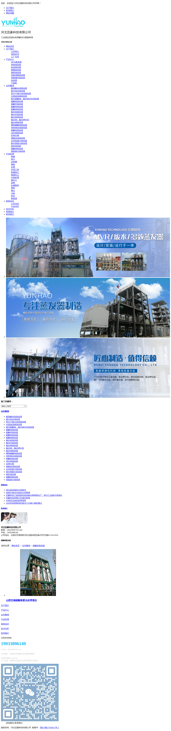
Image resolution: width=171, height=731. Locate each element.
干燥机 (14, 83)
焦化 (13, 196)
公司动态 (15, 204)
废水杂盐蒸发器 (18, 91)
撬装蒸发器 (16, 72)
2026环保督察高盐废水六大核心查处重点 (24, 503)
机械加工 (15, 172)
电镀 (13, 156)
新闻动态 (10, 201)
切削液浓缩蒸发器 (19, 128)
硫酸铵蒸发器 (17, 101)
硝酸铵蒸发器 (17, 130)
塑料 (13, 188)
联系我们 (10, 10)
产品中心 (10, 59)
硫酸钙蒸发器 (17, 104)
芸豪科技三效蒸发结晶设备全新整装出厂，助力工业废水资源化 (34, 495)
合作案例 (10, 86)
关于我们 (10, 8)
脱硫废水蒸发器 (18, 151)
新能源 (14, 198)
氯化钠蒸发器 (17, 122)
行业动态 (15, 206)
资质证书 (15, 54)
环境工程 (15, 170)
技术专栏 (10, 209)
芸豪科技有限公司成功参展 (18, 498)
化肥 (13, 167)
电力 (13, 159)
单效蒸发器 (16, 65)
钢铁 (13, 164)
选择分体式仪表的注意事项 (18, 493)
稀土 (13, 191)
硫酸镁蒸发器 (17, 107)
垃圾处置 (15, 177)
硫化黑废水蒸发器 (19, 143)
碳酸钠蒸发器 (17, 149)
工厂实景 (15, 57)
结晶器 (14, 80)
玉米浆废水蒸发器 (19, 141)
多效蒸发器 (16, 67)
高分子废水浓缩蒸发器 (21, 93)
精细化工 (15, 175)
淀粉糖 (14, 162)
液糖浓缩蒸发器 (18, 138)
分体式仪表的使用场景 (16, 500)
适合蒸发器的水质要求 (16, 490)
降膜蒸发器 (16, 70)
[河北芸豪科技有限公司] (13, 26)
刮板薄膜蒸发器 (18, 75)
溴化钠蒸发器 (17, 133)
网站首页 (10, 46)
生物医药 (15, 185)
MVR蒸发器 (16, 62)
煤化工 (14, 180)
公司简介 (15, 51)
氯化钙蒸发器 (17, 114)
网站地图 (10, 13)
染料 (13, 183)
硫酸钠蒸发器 (17, 109)
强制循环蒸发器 (18, 78)
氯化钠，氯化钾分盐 (20, 120)
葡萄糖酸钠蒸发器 (19, 125)
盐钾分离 (15, 135)
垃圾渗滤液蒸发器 (19, 96)
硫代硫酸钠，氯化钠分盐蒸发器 (25, 99)
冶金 (13, 193)
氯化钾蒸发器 (17, 117)
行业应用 (10, 154)
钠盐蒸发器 (16, 146)
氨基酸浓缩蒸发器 (19, 88)
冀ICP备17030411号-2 (49, 728)
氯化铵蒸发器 (17, 112)
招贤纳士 (10, 212)
